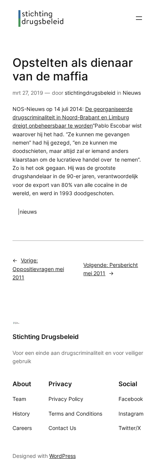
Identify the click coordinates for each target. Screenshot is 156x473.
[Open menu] (139, 18)
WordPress (62, 456)
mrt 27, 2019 (27, 92)
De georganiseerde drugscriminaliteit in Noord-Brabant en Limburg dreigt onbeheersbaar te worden (72, 117)
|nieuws (27, 211)
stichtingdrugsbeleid (90, 92)
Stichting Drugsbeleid (45, 336)
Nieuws (132, 92)
